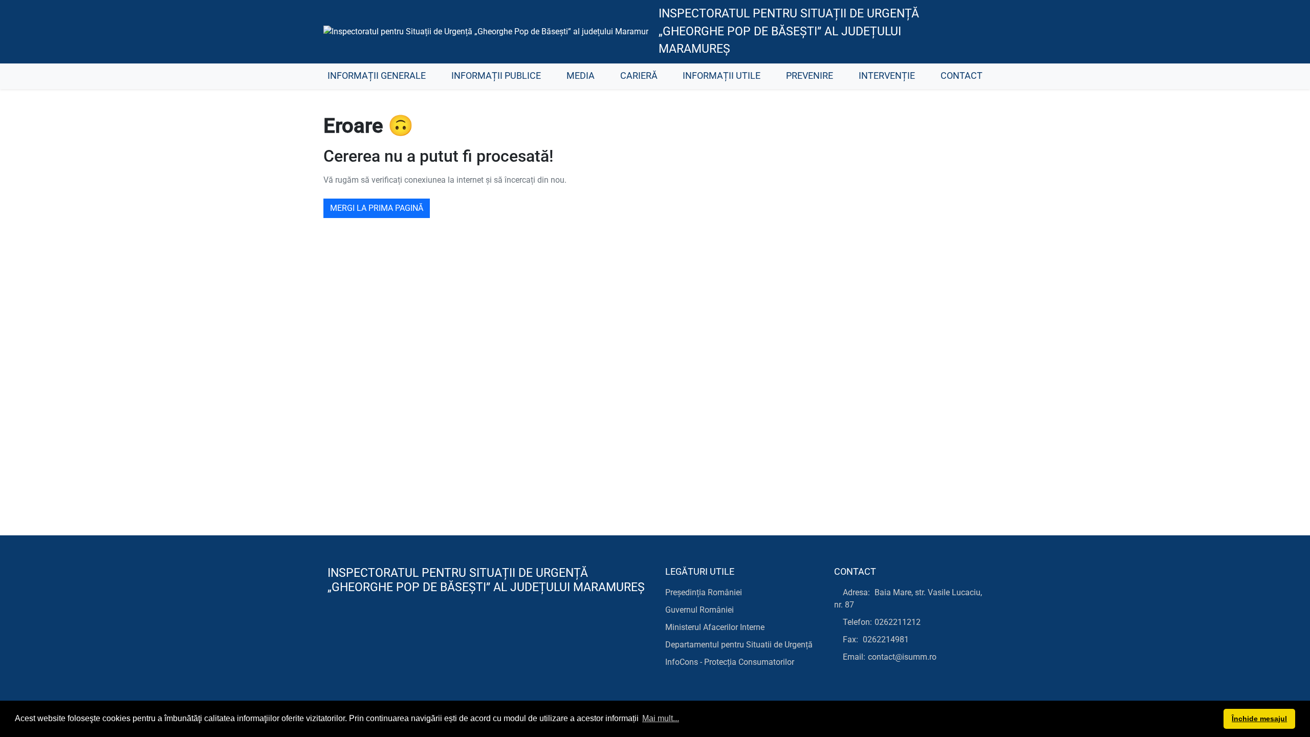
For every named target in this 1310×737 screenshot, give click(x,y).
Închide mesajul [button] (1259, 718)
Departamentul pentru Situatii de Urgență (739, 644)
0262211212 (898, 622)
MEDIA (580, 76)
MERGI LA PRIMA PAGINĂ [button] (376, 208)
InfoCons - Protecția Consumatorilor (729, 662)
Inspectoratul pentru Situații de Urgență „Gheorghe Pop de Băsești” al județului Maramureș (789, 31)
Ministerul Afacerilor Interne (715, 627)
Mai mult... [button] (660, 718)
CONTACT (961, 76)
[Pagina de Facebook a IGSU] (970, 31)
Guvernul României (699, 610)
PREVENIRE (809, 76)
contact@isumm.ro (902, 657)
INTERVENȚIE (887, 76)
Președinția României (703, 592)
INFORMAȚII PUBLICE (496, 76)
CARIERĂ (639, 76)
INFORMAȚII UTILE (721, 76)
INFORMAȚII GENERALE (377, 76)
